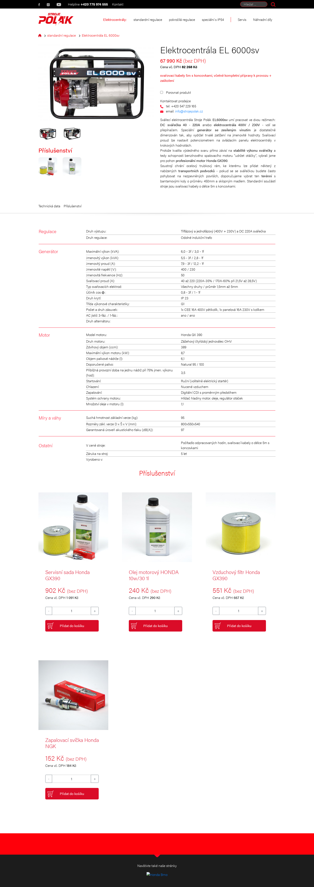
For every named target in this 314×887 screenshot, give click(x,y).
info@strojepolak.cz (189, 111)
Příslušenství (72, 205)
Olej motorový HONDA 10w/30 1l (154, 575)
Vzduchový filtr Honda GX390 (236, 575)
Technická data (49, 205)
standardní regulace (61, 35)
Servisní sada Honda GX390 (67, 575)
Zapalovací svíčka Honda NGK (72, 743)
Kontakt (117, 4)
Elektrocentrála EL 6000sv (100, 35)
